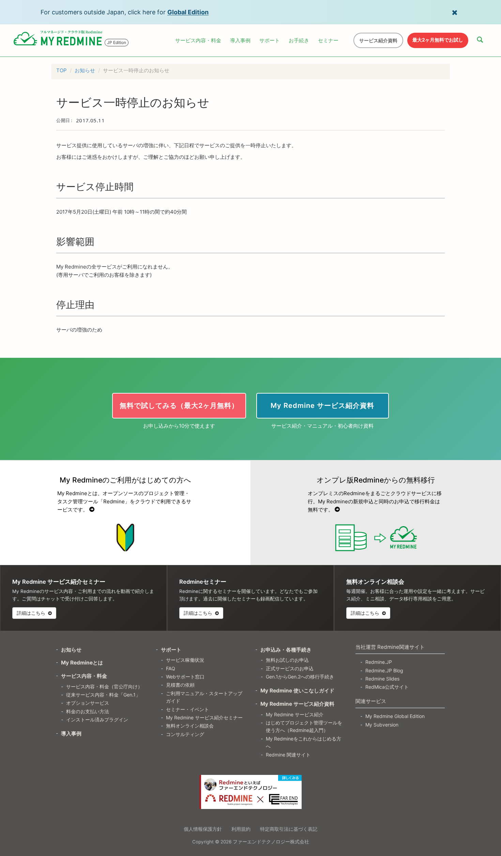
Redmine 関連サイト (288, 755)
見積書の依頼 (180, 685)
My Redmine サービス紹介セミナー (204, 717)
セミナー (328, 40)
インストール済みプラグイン (97, 719)
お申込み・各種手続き (286, 649)
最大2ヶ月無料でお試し (437, 40)
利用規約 (240, 829)
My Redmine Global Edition (395, 716)
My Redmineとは (82, 662)
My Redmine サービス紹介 (294, 714)
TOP (61, 70)
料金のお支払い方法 (87, 711)
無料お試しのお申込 (287, 660)
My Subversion (381, 725)
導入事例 (240, 40)
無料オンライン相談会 (190, 726)
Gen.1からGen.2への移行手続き (300, 676)
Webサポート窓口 (185, 676)
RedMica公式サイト (387, 687)
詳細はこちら (32, 613)
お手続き (299, 40)
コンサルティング (185, 734)
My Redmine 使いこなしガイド (297, 690)
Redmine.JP (378, 662)
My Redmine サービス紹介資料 (297, 704)
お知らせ (85, 70)
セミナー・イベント (187, 709)
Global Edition (188, 12)
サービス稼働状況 (185, 660)
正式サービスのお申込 (290, 668)
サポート (269, 40)
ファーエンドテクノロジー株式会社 (271, 841)
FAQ (170, 668)
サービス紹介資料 (378, 40)
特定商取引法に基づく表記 (288, 829)
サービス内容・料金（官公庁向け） (104, 686)
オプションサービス (87, 703)
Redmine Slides (382, 679)
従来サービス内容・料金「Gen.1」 (103, 695)
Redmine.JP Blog (384, 670)
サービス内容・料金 (198, 40)
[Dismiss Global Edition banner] (454, 11)
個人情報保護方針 (203, 829)
